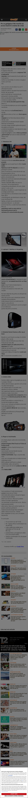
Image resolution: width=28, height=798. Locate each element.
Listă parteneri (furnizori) (4, 791)
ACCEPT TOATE (14, 794)
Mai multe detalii (10, 775)
